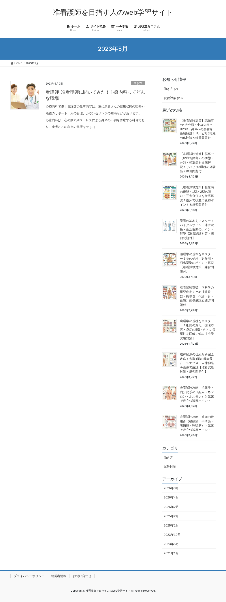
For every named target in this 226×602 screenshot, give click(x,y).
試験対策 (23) (173, 98)
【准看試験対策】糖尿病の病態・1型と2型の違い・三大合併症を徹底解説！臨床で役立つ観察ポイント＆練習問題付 (197, 195)
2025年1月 (171, 525)
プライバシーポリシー (29, 576)
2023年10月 (172, 534)
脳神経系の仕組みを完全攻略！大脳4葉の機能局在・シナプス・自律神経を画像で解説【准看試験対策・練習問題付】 (197, 363)
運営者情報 (58, 576)
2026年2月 (171, 507)
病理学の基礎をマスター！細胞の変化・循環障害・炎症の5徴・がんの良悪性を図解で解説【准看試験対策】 (198, 329)
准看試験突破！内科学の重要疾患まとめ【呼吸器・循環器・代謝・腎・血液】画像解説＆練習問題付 (197, 296)
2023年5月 (171, 544)
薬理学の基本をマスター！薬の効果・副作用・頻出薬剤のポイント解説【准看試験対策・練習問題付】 (197, 262)
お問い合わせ (82, 576)
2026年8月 (171, 488)
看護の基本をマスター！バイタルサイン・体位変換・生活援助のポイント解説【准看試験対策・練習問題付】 (197, 229)
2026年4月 (171, 497)
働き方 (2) (171, 89)
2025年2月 (171, 516)
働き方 (138, 83)
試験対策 (170, 466)
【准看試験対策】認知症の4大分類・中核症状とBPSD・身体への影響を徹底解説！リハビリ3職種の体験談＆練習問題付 (198, 129)
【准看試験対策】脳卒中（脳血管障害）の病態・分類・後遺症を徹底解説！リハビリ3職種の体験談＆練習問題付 (198, 162)
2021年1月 (171, 553)
